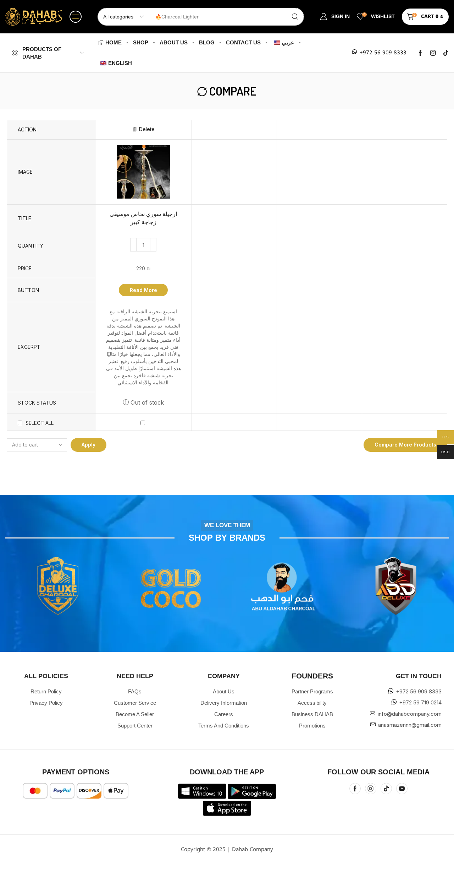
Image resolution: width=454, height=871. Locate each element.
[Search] (295, 16)
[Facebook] (420, 53)
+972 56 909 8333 (383, 52)
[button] (76, 17)
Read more (143, 290)
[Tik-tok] (446, 53)
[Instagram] (433, 53)
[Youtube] (402, 788)
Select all (40, 423)
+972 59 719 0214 (420, 702)
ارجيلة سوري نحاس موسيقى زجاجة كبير (143, 218)
